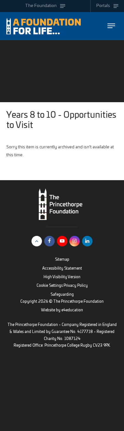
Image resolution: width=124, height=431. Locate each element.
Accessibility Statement (62, 268)
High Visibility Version (62, 277)
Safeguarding (62, 294)
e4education (72, 310)
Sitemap (62, 259)
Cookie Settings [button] (50, 285)
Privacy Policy (76, 285)
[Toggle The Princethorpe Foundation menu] (111, 25)
